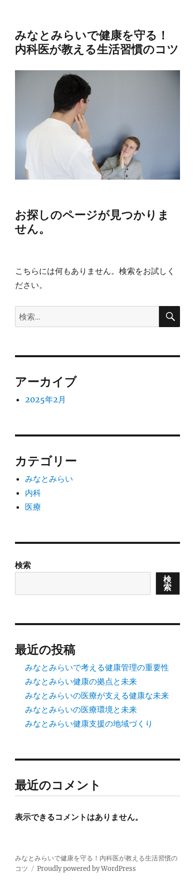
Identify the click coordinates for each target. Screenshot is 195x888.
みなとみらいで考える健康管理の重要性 (97, 667)
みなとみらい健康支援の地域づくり (89, 723)
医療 (33, 507)
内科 (33, 493)
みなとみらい (49, 479)
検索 (23, 565)
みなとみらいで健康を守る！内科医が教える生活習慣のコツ (97, 42)
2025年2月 (45, 399)
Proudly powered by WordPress (86, 868)
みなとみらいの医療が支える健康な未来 (97, 695)
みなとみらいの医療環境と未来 (81, 709)
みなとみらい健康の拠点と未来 (81, 681)
